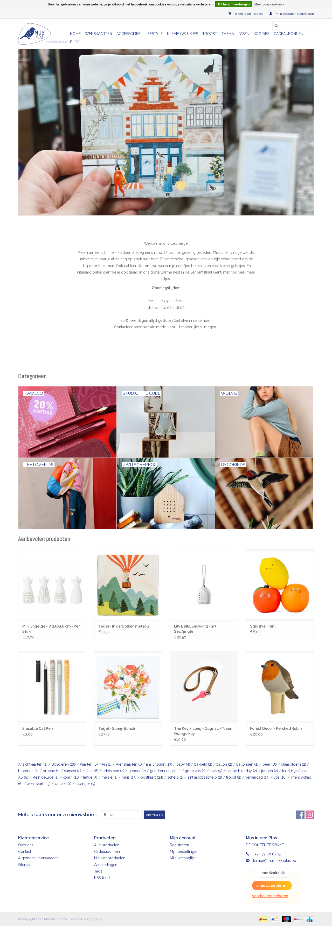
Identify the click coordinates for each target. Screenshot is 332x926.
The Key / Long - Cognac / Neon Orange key (203, 731)
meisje (109, 777)
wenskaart (38, 784)
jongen (269, 771)
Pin (107, 764)
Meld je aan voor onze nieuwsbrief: (57, 814)
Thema (228, 34)
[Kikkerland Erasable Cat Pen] (52, 687)
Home (75, 34)
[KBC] (308, 919)
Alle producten (106, 845)
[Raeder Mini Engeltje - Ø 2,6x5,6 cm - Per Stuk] (52, 585)
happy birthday (241, 771)
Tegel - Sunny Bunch (116, 728)
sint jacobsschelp (205, 777)
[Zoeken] (276, 26)
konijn (71, 777)
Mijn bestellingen (184, 851)
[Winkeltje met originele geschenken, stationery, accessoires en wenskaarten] (43, 33)
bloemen (28, 771)
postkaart (152, 777)
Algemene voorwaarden (38, 858)
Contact (24, 851)
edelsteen (113, 771)
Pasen (243, 34)
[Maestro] (286, 919)
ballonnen (247, 764)
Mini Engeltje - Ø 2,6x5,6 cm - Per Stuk (51, 629)
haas (216, 771)
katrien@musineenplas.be (274, 861)
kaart (289, 771)
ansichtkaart (159, 764)
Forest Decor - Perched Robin (276, 728)
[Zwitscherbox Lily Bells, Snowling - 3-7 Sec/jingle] (204, 585)
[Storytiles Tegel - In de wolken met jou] (128, 585)
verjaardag (257, 777)
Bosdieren (64, 764)
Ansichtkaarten (32, 764)
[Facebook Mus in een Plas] (300, 815)
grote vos (195, 771)
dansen (72, 771)
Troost (209, 34)
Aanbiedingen (105, 865)
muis (129, 777)
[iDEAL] (262, 919)
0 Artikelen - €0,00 (249, 14)
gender (137, 771)
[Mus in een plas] (166, 132)
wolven (62, 784)
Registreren (179, 845)
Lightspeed (95, 919)
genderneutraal (165, 771)
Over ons (25, 845)
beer (269, 764)
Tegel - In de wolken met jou (123, 626)
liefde (90, 777)
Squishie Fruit (262, 626)
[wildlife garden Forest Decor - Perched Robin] (280, 687)
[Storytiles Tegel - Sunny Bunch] (128, 687)
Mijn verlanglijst (183, 858)
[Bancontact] (274, 919)
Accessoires (128, 34)
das (91, 771)
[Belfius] (297, 919)
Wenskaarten (98, 34)
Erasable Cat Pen (37, 728)
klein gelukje (45, 777)
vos (280, 777)
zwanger (85, 784)
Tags (98, 871)
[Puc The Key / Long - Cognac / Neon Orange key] (204, 687)
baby (183, 764)
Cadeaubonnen (288, 34)
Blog (75, 42)
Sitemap (25, 865)
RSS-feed (102, 878)
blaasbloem (293, 764)
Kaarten (89, 764)
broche (51, 771)
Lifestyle (154, 34)
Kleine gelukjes (182, 34)
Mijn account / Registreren (294, 14)
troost (233, 777)
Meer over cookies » (269, 4)
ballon (224, 764)
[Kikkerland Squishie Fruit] (280, 585)
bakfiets (203, 764)
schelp (175, 777)
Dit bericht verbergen (234, 4)
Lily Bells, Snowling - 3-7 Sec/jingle (195, 629)
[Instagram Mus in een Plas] (310, 815)
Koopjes (261, 34)
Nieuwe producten (109, 858)
